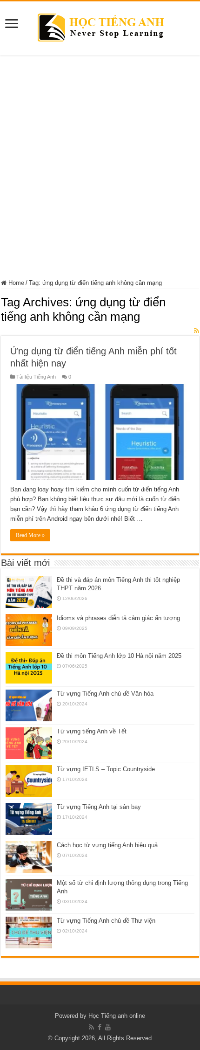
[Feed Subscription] (196, 330)
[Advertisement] (100, 167)
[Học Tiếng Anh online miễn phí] (100, 26)
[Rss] (91, 1027)
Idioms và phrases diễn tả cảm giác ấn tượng (118, 618)
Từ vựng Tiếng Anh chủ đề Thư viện (106, 920)
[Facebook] (99, 1027)
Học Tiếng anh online (116, 1015)
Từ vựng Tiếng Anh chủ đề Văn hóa (105, 693)
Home (15, 282)
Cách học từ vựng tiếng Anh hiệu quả (107, 845)
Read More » (30, 535)
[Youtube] (108, 1027)
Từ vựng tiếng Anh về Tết (92, 731)
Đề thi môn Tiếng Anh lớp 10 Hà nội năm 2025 (119, 655)
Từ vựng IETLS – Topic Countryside (106, 769)
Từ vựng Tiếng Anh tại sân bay (99, 806)
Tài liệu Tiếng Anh (36, 377)
